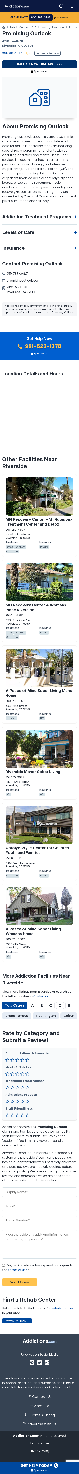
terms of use (17, 1270)
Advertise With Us (41, 1424)
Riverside (58, 27)
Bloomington (46, 1016)
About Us (42, 1406)
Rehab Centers (20, 27)
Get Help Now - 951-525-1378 (40, 64)
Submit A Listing (42, 1415)
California (41, 27)
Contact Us (42, 1396)
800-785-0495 (40, 17)
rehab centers (63, 1308)
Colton (68, 1016)
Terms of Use (39, 1443)
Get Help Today (37, 1465)
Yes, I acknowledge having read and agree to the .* (37, 1267)
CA (20, 46)
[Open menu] (71, 6)
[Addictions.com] (3, 27)
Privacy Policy (40, 1451)
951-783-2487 (12, 53)
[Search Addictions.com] (61, 6)
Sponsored (62, 17)
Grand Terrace (16, 1016)
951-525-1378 (43, 346)
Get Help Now (19, 17)
